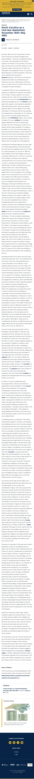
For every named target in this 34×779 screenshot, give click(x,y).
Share (10, 48)
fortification (14, 118)
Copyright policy (21, 770)
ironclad (26, 364)
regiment (4, 357)
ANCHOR (4, 19)
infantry (24, 101)
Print (5, 48)
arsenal (28, 386)
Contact (16, 752)
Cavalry (28, 520)
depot (29, 524)
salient (4, 211)
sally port (27, 211)
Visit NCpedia (17, 9)
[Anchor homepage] (6, 13)
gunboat (14, 368)
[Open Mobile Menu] (28, 14)
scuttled (25, 373)
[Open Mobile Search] (30, 14)
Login (16, 754)
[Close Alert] (33, 1)
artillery (17, 120)
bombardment (24, 99)
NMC (21, 772)
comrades (11, 452)
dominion (5, 77)
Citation (16, 48)
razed (3, 397)
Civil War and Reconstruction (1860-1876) (16, 19)
